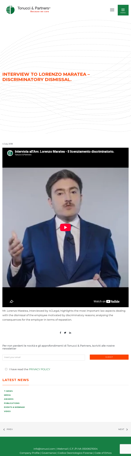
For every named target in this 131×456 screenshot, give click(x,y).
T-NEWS (8, 391)
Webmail (62, 448)
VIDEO (7, 411)
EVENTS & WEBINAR (14, 407)
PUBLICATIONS (11, 403)
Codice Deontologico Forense (75, 452)
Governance (49, 452)
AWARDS (8, 399)
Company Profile (30, 452)
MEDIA (7, 395)
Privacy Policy (39, 369)
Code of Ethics (103, 452)
